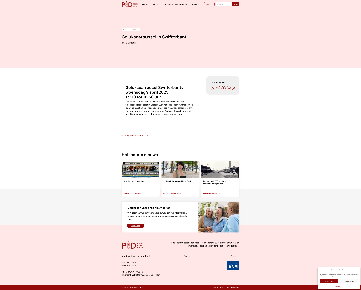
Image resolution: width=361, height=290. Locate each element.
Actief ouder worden (131, 29)
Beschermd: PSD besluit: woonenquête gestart (214, 182)
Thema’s (167, 4)
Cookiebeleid (338, 286)
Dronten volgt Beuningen (135, 181)
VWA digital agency (232, 287)
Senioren (156, 4)
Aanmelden (135, 226)
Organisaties (181, 4)
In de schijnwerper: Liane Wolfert (178, 181)
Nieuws (144, 4)
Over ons (195, 4)
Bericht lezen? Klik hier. (133, 193)
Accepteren (329, 281)
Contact (209, 4)
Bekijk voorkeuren (349, 281)
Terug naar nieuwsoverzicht (136, 135)
